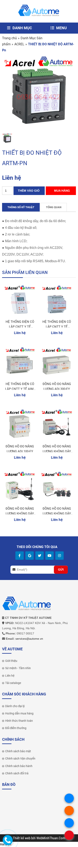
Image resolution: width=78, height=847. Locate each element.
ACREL (19, 44)
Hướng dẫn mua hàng (19, 713)
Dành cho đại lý (15, 706)
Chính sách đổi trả (16, 773)
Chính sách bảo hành (18, 766)
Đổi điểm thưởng (15, 728)
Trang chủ (9, 38)
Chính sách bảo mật (18, 751)
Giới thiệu (11, 660)
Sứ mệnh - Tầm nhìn (18, 668)
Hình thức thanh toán (19, 720)
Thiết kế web (22, 838)
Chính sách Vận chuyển (20, 758)
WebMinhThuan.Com (50, 838)
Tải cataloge (13, 683)
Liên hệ (9, 675)
